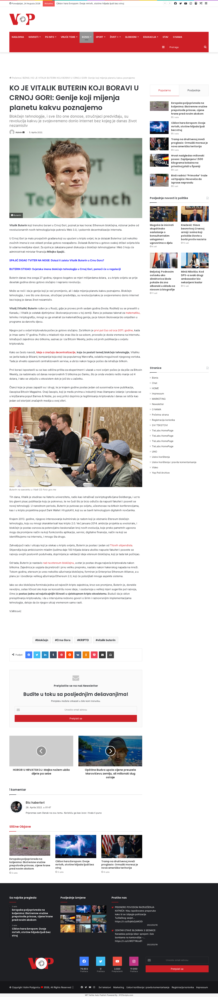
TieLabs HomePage (162, 430)
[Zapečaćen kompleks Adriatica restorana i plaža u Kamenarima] (99, 919)
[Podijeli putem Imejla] (102, 654)
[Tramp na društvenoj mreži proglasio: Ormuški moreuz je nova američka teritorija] (121, 846)
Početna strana (160, 414)
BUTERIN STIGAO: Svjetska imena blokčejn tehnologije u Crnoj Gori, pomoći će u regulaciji (65, 269)
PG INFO (49, 37)
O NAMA (177, 37)
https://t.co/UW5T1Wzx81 (128, 941)
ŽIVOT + (114, 37)
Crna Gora (63, 640)
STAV (165, 37)
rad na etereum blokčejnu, (59, 562)
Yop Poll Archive (161, 472)
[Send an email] (23, 132)
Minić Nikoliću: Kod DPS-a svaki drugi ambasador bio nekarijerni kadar (192, 277)
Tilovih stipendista (120, 545)
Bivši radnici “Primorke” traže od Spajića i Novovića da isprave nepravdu (189, 179)
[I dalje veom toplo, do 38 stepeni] (67, 928)
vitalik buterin (106, 640)
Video (155, 467)
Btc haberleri (35, 802)
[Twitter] (37, 654)
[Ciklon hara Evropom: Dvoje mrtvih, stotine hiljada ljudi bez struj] (75, 846)
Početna (16, 77)
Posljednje (194, 90)
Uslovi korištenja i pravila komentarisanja (174, 462)
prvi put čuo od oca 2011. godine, (114, 330)
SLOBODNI (131, 37)
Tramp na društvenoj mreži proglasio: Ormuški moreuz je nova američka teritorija (99, 3)
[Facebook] (28, 654)
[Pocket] (94, 654)
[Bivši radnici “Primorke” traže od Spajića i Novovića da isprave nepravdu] (159, 180)
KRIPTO (84, 640)
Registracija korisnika (163, 420)
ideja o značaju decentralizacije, (56, 352)
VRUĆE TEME (68, 37)
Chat (154, 383)
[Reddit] (69, 654)
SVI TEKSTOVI (160, 425)
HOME (155, 388)
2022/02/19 (152, 925)
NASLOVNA (18, 37)
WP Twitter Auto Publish (95, 995)
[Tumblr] (53, 654)
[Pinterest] (61, 654)
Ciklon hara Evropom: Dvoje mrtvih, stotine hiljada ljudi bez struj (74, 865)
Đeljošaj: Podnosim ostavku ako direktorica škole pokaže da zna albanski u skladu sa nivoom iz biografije (162, 280)
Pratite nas (119, 897)
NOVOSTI (33, 37)
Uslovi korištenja (161, 457)
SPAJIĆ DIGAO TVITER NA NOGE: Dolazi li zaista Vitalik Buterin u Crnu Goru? (56, 260)
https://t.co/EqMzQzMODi (129, 921)
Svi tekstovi (105, 987)
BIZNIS (85, 37)
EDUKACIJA (149, 37)
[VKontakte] (77, 654)
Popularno (164, 90)
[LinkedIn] (45, 654)
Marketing (118, 987)
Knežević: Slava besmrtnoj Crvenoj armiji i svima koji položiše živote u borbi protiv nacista (193, 232)
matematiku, (133, 312)
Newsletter (158, 404)
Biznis (155, 377)
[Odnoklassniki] (86, 654)
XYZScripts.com (126, 995)
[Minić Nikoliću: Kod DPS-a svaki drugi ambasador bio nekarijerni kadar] (195, 260)
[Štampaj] (110, 654)
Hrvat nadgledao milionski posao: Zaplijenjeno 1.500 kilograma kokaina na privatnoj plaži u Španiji (187, 161)
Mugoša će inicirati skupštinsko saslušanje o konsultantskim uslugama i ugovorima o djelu (162, 234)
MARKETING (159, 398)
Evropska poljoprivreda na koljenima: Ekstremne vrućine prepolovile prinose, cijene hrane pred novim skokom (29, 863)
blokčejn (42, 640)
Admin (18, 132)
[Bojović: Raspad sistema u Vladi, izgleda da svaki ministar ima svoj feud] (99, 928)
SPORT (99, 37)
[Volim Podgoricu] (22, 19)
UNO (154, 451)
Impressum (158, 393)
